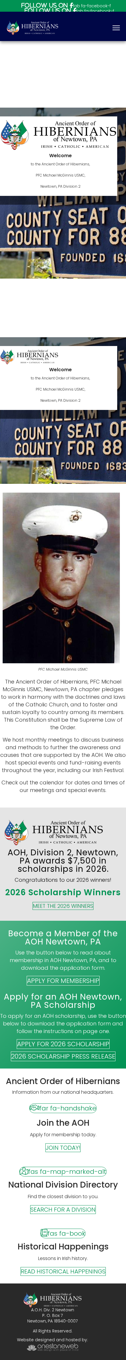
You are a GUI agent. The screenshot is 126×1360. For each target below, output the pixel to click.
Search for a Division (63, 1209)
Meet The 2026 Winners (63, 906)
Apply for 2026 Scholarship (63, 1044)
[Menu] (116, 28)
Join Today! (63, 1148)
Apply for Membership (63, 980)
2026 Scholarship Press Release (63, 1056)
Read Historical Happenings (63, 1271)
